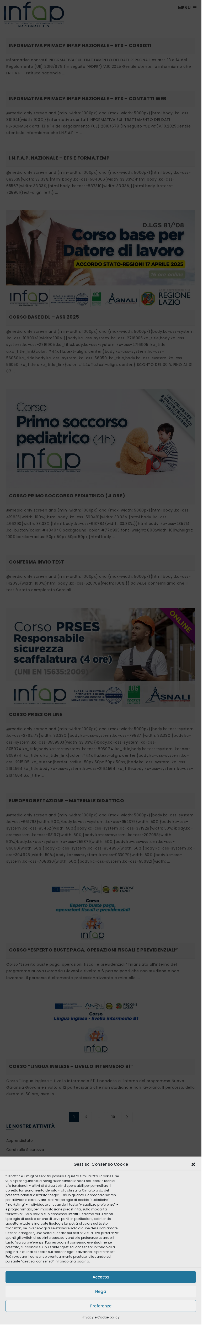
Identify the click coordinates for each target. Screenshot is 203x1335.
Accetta (101, 1277)
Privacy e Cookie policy (101, 1317)
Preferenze (100, 1306)
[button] (193, 1164)
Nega (100, 1291)
